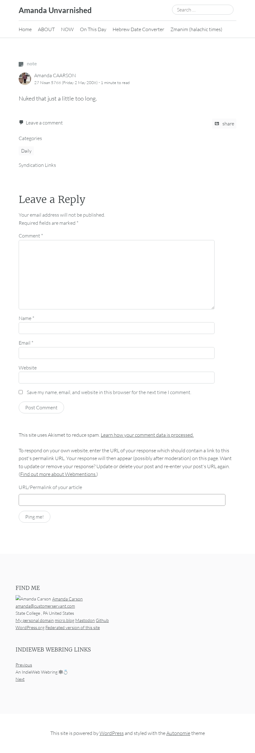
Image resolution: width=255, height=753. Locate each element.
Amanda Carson (67, 598)
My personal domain (35, 620)
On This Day (93, 29)
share (227, 123)
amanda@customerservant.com (45, 606)
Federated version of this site (72, 627)
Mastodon (85, 620)
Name (26, 318)
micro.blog (64, 620)
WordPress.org (30, 627)
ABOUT (46, 29)
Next (20, 679)
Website (28, 368)
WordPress (112, 733)
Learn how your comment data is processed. (147, 435)
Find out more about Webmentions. (58, 474)
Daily (26, 151)
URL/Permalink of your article (50, 487)
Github (102, 620)
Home (25, 29)
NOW (67, 29)
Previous (24, 664)
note (31, 63)
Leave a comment (44, 123)
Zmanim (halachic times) (196, 29)
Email (26, 343)
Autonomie (178, 733)
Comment (31, 236)
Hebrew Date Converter (138, 29)
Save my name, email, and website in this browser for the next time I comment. (109, 392)
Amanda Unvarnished (55, 10)
